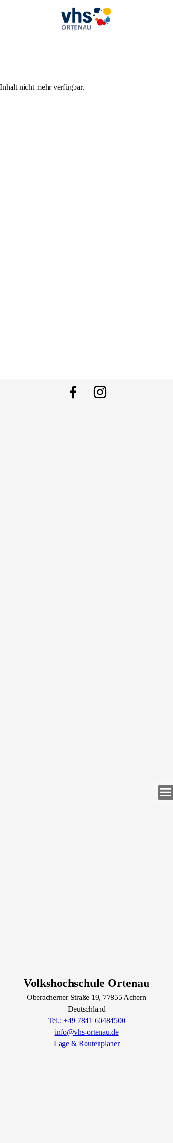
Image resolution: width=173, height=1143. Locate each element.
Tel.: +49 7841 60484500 (86, 1020)
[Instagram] (99, 392)
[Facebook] (73, 392)
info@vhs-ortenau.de (87, 1032)
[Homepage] (86, 16)
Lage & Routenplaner (87, 1043)
